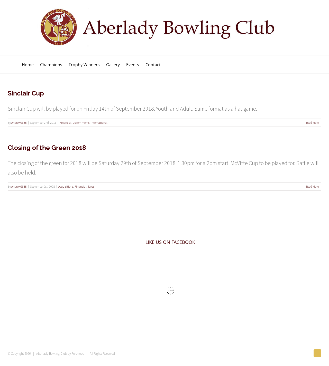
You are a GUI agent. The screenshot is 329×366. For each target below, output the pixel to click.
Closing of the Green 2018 (47, 147)
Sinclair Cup (26, 93)
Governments (81, 122)
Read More (312, 122)
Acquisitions (65, 186)
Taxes (91, 186)
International (99, 122)
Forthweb (78, 353)
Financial (65, 122)
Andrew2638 (19, 122)
